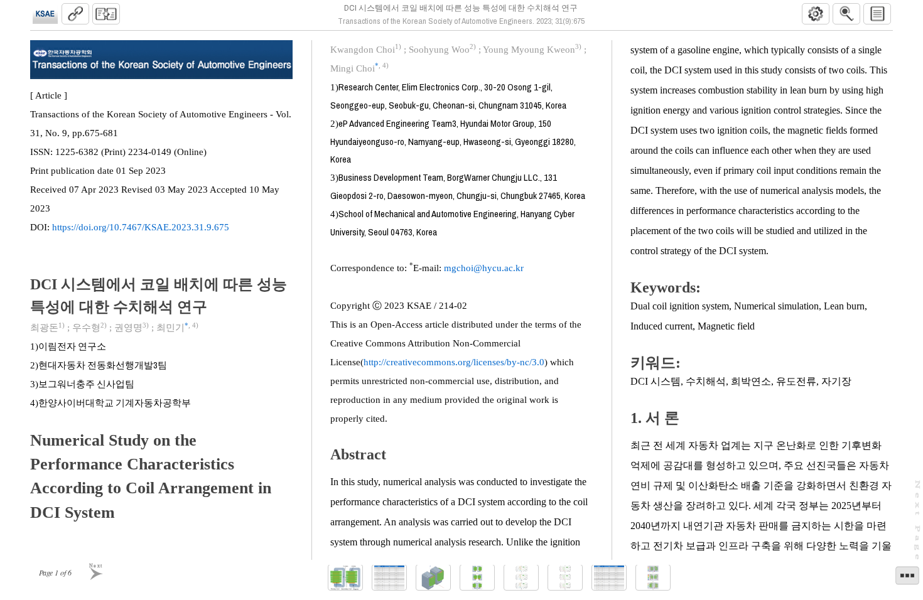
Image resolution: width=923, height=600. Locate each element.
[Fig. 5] (565, 577)
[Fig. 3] (477, 577)
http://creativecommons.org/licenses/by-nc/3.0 (454, 362)
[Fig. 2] (433, 577)
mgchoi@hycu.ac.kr (484, 268)
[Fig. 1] (345, 577)
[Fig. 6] (653, 577)
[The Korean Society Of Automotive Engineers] (45, 13)
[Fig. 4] (521, 577)
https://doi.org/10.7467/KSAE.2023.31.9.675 (140, 227)
